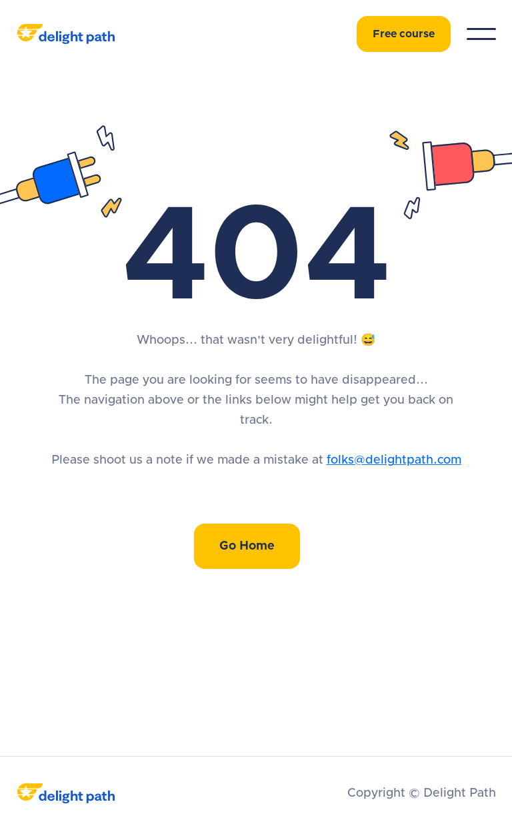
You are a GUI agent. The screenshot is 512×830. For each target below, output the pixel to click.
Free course (404, 34)
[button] (481, 34)
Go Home (247, 546)
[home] (79, 34)
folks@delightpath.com (394, 460)
